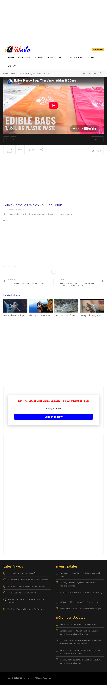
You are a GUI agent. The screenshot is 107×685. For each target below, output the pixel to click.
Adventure (24, 57)
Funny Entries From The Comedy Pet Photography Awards (80, 574)
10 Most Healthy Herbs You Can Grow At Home (79, 602)
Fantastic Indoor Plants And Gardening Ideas (26, 586)
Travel (90, 57)
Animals (39, 57)
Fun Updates (67, 566)
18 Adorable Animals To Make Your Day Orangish (80, 608)
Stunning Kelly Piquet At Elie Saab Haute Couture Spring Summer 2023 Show (80, 661)
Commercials (75, 57)
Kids (61, 57)
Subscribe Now (54, 417)
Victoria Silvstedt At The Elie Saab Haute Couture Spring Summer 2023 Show (80, 651)
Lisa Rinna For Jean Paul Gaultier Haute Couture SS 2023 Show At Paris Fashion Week (81, 642)
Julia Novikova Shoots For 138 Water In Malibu (79, 624)
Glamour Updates (71, 617)
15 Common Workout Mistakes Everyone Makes (28, 579)
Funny (51, 57)
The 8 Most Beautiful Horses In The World (25, 609)
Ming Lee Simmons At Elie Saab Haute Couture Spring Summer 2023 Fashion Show (79, 632)
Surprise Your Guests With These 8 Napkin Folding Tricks (81, 594)
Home (11, 57)
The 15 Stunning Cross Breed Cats (22, 593)
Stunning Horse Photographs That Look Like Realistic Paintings (78, 584)
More (11, 65)
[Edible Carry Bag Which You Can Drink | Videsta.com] (17, 49)
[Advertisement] (53, 22)
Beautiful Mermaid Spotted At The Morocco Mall (26, 315)
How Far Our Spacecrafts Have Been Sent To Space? (26, 601)
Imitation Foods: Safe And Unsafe (22, 573)
